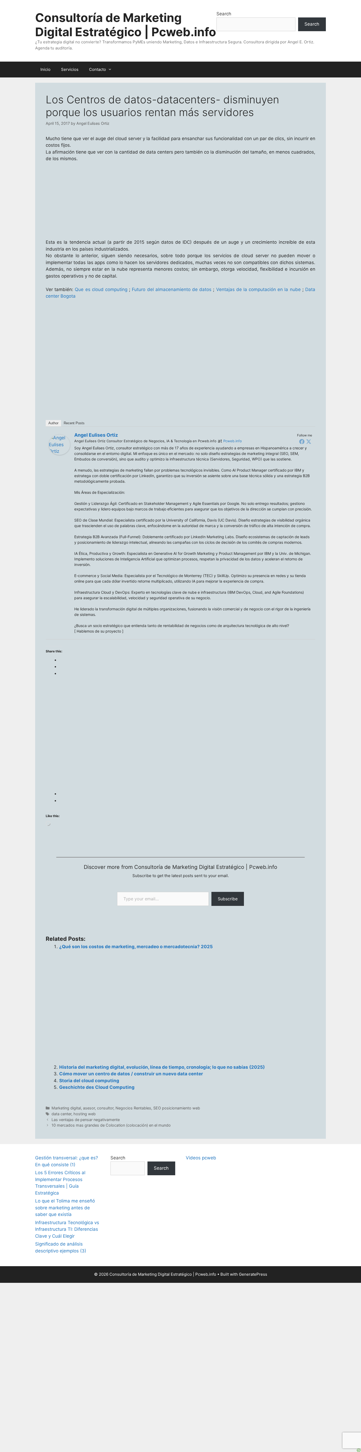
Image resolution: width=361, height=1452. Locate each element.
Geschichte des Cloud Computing (97, 1087)
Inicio (45, 69)
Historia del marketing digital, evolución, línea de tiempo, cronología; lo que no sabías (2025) (162, 1067)
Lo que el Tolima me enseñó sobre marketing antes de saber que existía (65, 1207)
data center (61, 1114)
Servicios (69, 69)
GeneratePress (253, 1274)
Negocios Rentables (133, 1108)
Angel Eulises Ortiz (96, 435)
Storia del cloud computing (89, 1080)
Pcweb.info (232, 441)
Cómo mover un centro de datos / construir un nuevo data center (131, 1073)
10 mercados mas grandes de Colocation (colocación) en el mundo (111, 1125)
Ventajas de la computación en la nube (258, 289)
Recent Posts (74, 423)
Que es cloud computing (101, 289)
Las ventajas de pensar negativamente (86, 1119)
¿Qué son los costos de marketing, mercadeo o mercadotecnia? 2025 (136, 946)
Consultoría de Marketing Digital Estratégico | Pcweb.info (125, 24)
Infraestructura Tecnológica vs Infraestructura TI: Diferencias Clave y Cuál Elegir (67, 1229)
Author (53, 423)
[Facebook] (302, 441)
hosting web (84, 1114)
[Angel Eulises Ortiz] (59, 453)
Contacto (97, 69)
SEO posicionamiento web (176, 1108)
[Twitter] (309, 441)
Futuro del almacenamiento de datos (171, 289)
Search (223, 13)
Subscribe (228, 898)
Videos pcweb (201, 1157)
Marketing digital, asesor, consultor (82, 1108)
